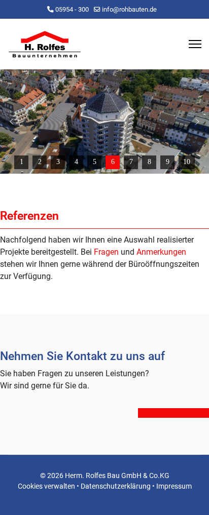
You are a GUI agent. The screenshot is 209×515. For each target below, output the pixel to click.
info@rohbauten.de (129, 9)
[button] (12, 121)
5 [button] (94, 162)
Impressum (174, 486)
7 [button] (131, 162)
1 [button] (21, 162)
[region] (104, 121)
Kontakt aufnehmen (173, 413)
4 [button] (76, 162)
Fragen (106, 252)
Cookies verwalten (46, 486)
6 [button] (113, 162)
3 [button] (58, 162)
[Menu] (195, 44)
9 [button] (167, 162)
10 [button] (186, 162)
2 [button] (40, 162)
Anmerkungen (161, 252)
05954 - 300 (72, 9)
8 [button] (149, 162)
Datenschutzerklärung (116, 486)
